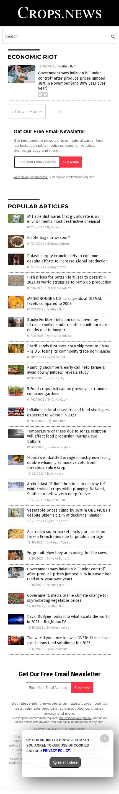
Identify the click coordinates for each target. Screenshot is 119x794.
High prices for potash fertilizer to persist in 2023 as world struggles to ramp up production (69, 280)
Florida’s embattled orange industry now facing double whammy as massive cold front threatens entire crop (69, 462)
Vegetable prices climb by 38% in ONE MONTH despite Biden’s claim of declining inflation (68, 513)
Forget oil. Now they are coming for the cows (67, 552)
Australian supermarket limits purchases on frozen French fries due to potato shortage (66, 534)
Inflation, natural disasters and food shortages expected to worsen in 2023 (68, 412)
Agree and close (65, 762)
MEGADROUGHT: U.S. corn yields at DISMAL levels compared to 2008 (64, 301)
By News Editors (58, 244)
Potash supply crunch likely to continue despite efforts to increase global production (67, 258)
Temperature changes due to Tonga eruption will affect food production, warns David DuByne (66, 436)
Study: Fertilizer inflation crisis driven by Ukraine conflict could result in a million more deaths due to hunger (67, 324)
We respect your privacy (75, 718)
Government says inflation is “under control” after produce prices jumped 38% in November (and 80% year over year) (71, 81)
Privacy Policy (56, 751)
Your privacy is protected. (31, 177)
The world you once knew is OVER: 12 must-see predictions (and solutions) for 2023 (69, 640)
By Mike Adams (56, 649)
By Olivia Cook (57, 399)
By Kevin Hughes (59, 447)
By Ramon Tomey (58, 542)
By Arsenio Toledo (59, 288)
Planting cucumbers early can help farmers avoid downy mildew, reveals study (66, 370)
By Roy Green (56, 267)
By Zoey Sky (56, 378)
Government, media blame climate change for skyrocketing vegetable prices (67, 598)
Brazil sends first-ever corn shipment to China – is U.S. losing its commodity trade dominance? (69, 348)
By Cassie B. (55, 227)
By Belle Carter (57, 521)
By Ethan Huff (66, 66)
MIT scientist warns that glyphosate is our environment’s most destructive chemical (64, 219)
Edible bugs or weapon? (48, 237)
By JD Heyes (55, 474)
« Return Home (27, 111)
